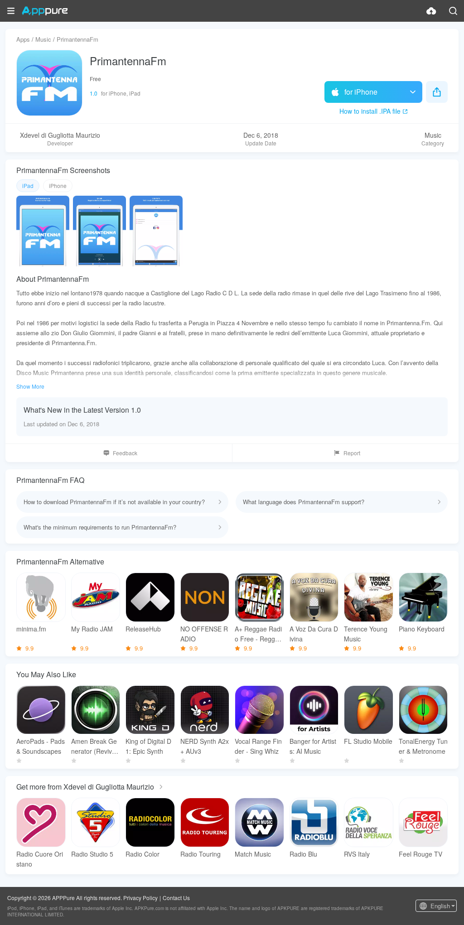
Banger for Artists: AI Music (313, 746)
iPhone (58, 185)
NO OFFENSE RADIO (204, 633)
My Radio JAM (92, 628)
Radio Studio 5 (92, 853)
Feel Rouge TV (420, 853)
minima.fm (31, 628)
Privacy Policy (140, 897)
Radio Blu (303, 853)
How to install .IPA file (370, 111)
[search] (453, 11)
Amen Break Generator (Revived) (94, 746)
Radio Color (143, 853)
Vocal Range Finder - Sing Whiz (258, 746)
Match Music (253, 853)
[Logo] (45, 10)
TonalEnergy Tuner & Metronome (423, 746)
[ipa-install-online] (431, 11)
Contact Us (176, 897)
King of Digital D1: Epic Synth (148, 746)
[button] (11, 11)
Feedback (125, 453)
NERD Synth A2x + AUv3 (204, 746)
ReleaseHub (143, 628)
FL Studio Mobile (368, 741)
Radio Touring (200, 853)
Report (351, 453)
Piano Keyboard (422, 628)
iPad (28, 185)
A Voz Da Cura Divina (314, 633)
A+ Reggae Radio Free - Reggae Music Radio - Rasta (258, 634)
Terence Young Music (365, 633)
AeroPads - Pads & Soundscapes (40, 746)
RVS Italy (357, 853)
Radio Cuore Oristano (39, 858)
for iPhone (360, 92)
